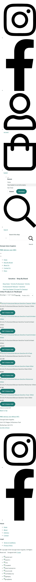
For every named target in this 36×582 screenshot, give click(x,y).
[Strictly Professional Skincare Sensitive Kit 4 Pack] (16, 353)
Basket (11, 191)
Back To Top (3, 410)
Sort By (18, 295)
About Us (6, 265)
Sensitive (22, 286)
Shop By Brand (8, 262)
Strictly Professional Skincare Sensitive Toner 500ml (16, 397)
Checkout (21, 191)
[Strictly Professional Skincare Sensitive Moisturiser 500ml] (18, 382)
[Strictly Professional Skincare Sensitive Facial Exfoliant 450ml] (18, 337)
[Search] (31, 238)
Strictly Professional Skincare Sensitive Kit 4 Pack (15, 356)
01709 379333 (4, 428)
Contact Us (7, 268)
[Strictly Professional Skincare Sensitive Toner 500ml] (17, 395)
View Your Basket (8, 289)
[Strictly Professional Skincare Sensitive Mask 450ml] (16, 366)
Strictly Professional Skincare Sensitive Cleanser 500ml (17, 306)
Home (5, 260)
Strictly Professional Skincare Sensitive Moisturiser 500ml (18, 385)
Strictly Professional (17, 284)
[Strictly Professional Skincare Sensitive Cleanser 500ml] (17, 303)
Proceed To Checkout (21, 289)
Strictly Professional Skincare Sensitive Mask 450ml (16, 369)
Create (19, 552)
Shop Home (6, 284)
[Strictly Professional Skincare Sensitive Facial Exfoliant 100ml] (18, 319)
